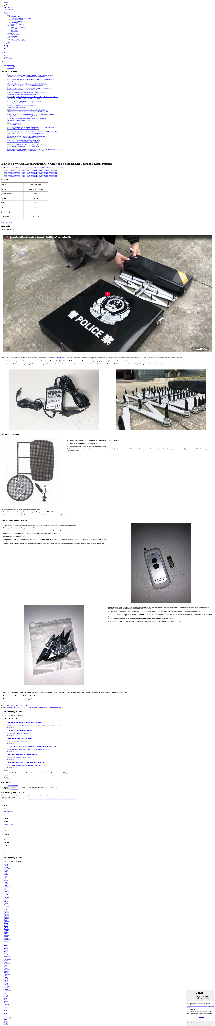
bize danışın (11, 696)
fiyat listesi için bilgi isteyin (8, 797)
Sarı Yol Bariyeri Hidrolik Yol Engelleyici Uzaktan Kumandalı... (24, 98)
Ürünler (6, 13)
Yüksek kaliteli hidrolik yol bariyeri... (17, 107)
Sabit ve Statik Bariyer (17, 19)
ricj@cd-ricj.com (8, 9)
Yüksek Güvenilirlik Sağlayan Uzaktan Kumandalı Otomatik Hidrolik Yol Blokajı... (29, 111)
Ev (5, 12)
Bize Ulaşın (7, 49)
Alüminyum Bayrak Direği (18, 40)
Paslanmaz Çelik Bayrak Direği (19, 39)
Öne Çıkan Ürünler (33, 799)
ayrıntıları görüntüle (12, 727)
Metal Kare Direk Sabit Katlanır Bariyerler (22, 754)
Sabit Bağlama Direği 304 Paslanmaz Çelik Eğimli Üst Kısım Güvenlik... (26, 81)
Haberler (6, 46)
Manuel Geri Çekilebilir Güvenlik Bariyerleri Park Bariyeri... (23, 146)
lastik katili (61, 357)
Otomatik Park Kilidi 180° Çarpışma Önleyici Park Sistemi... (23, 137)
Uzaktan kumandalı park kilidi (19, 27)
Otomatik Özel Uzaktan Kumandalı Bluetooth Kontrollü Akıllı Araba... (26, 150)
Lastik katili (14, 36)
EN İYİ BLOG (57, 799)
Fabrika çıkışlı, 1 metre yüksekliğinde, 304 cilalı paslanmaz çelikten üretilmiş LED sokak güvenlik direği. (34, 707)
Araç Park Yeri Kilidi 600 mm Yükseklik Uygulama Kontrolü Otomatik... (26, 76)
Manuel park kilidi (15, 28)
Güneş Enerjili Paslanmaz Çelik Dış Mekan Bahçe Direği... (23, 89)
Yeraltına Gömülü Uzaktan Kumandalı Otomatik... (20, 102)
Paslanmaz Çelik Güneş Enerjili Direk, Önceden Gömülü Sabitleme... (25, 85)
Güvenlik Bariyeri (12, 33)
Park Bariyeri (10, 25)
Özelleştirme (7, 42)
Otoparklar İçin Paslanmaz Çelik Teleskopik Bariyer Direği (23, 142)
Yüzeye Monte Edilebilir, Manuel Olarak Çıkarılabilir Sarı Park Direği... (32, 746)
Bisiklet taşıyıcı (15, 30)
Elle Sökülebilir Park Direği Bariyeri (20, 730)
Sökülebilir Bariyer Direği (18, 21)
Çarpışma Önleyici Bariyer (18, 24)
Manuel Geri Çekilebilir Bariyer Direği (21, 18)
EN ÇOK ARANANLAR (69, 799)
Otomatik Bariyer (15, 16)
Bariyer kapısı (14, 31)
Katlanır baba (14, 22)
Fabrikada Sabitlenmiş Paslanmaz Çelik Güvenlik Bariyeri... (23, 129)
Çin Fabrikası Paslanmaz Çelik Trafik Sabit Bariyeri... (21, 120)
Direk (8, 15)
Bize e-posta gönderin (6, 222)
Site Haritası (42, 799)
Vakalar (6, 45)
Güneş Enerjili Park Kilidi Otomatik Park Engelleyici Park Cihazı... (25, 116)
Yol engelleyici (15, 34)
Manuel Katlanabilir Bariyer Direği (19, 738)
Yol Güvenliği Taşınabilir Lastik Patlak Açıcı (17, 706)
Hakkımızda (7, 43)
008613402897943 (9, 7)
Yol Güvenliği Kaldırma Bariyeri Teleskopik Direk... (25, 722)
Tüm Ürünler (49, 799)
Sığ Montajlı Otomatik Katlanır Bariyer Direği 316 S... (26, 762)
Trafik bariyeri (8, 58)
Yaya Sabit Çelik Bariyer (14, 124)
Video (5, 48)
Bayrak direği (11, 37)
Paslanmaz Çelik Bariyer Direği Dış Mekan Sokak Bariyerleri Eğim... (25, 133)
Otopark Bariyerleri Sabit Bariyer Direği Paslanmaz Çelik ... (23, 94)
